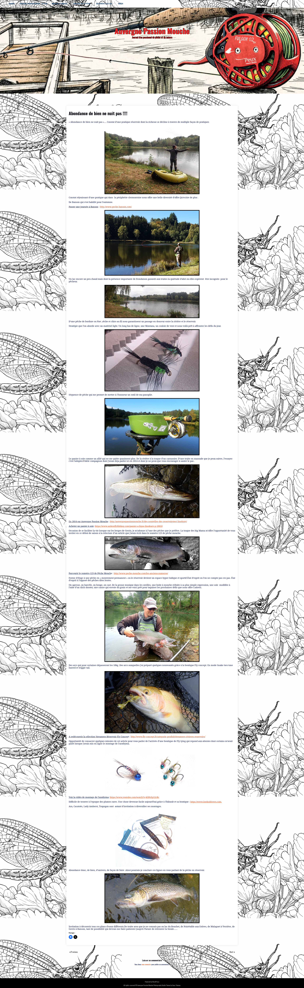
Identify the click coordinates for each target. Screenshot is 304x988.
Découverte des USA (104, 3)
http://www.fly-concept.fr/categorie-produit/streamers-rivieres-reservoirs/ (168, 736)
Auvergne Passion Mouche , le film (33, 3)
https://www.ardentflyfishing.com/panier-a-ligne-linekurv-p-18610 (129, 526)
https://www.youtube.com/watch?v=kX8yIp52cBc (134, 797)
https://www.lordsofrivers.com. (206, 801)
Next (232, 952)
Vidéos (120, 3)
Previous (74, 952)
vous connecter (146, 964)
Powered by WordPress (152, 981)
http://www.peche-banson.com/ (116, 206)
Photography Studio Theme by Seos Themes (166, 985)
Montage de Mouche (59, 3)
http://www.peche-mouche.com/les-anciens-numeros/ (141, 573)
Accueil (12, 3)
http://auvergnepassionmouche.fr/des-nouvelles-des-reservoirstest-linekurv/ (148, 521)
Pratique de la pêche (81, 3)
